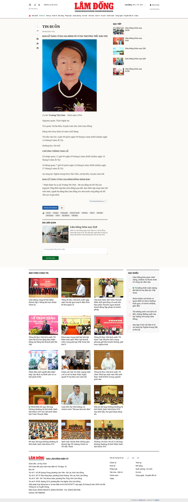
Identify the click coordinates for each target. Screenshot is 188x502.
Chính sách (110, 16)
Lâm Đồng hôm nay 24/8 (133, 39)
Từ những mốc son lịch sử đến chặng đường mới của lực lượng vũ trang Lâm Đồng (144, 315)
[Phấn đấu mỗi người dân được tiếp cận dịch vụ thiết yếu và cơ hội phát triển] (43, 360)
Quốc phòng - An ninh (80, 16)
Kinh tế (54, 16)
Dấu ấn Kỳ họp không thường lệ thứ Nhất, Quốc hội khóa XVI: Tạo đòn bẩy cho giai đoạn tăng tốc (108, 410)
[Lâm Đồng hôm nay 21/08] (118, 71)
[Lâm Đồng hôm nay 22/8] (118, 61)
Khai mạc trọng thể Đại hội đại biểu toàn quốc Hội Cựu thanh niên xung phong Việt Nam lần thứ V (75, 341)
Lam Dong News (154, 9)
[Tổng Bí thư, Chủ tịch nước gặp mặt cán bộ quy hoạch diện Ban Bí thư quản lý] (76, 288)
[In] (62, 208)
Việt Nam (74, 215)
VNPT (57, 215)
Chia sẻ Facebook (51, 208)
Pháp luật (68, 16)
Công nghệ (64, 213)
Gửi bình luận (50, 258)
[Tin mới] (35, 4)
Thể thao (84, 213)
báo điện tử (65, 215)
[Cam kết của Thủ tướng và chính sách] (76, 395)
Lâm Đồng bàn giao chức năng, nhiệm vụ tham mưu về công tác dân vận (145, 279)
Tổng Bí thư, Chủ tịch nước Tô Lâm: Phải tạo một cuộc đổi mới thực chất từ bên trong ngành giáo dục (108, 375)
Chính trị (42, 16)
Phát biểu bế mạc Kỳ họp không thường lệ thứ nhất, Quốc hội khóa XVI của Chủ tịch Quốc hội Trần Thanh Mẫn (43, 410)
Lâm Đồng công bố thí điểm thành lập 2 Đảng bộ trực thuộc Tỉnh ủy (43, 302)
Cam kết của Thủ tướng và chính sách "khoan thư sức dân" (76, 408)
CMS (142, 500)
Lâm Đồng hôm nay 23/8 (135, 48)
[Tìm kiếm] (39, 5)
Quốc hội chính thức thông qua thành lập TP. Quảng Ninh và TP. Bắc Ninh (75, 444)
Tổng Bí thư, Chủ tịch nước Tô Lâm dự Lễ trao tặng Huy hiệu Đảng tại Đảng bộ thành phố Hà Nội (43, 341)
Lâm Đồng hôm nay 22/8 (135, 59)
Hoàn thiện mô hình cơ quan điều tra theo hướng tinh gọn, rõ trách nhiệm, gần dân (144, 302)
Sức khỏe (99, 213)
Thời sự (48, 16)
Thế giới (55, 213)
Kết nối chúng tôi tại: (117, 458)
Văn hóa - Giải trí (94, 16)
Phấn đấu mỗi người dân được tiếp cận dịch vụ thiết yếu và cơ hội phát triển (42, 374)
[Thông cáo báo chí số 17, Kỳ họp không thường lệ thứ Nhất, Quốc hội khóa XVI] (108, 429)
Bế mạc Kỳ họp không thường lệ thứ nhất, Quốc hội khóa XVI (43, 443)
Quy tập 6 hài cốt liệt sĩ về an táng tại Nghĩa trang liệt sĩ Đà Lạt (145, 327)
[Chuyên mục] (30, 4)
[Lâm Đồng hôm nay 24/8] (118, 41)
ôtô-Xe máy (49, 215)
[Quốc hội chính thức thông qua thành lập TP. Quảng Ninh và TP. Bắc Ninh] (76, 429)
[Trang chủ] (30, 15)
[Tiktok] (128, 458)
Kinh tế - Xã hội (74, 213)
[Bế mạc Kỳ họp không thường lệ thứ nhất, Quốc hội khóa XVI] (43, 429)
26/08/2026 (51, 5)
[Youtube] (133, 458)
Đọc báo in (34, 8)
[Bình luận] (37, 43)
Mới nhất (35, 16)
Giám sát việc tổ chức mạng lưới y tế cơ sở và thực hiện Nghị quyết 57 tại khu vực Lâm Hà (75, 374)
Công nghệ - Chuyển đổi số (124, 16)
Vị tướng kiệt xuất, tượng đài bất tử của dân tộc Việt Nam (145, 290)
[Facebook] (138, 458)
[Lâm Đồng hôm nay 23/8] (118, 51)
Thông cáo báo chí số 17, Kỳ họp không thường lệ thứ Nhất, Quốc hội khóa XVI (108, 444)
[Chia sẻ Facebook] (37, 39)
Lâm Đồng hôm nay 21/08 (133, 70)
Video (136, 16)
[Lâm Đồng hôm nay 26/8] (55, 234)
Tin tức (48, 213)
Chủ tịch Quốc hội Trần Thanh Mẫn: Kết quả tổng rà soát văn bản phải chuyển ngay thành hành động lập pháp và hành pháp (108, 305)
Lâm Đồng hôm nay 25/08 (133, 29)
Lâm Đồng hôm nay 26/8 (83, 227)
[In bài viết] (37, 48)
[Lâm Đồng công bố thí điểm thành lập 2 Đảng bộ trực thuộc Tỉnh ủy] (43, 288)
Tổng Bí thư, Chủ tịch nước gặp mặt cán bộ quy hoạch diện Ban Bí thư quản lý (75, 302)
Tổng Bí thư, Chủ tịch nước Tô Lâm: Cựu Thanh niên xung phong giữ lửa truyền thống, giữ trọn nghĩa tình (108, 341)
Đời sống (61, 16)
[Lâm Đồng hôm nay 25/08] (118, 30)
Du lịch (103, 16)
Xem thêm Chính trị (38, 273)
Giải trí (92, 213)
